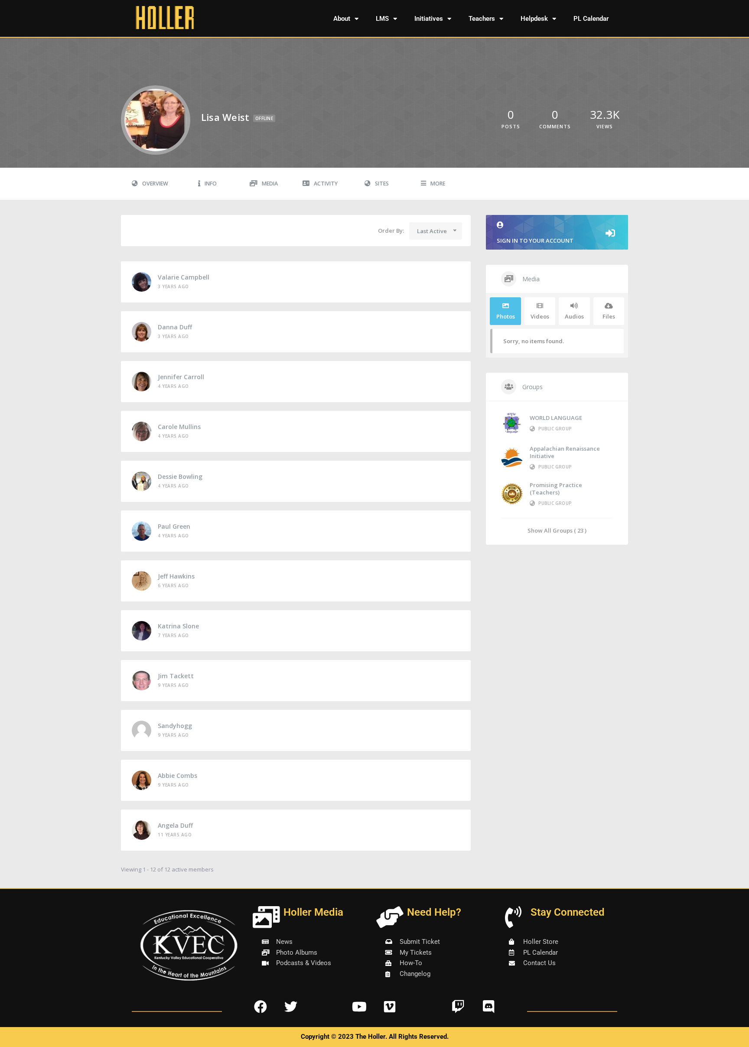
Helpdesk (534, 19)
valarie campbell (183, 277)
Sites (382, 183)
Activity (326, 183)
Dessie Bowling (180, 476)
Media (270, 183)
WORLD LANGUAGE (556, 418)
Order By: (391, 230)
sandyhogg (175, 726)
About (341, 19)
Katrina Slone (178, 626)
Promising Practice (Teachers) (556, 488)
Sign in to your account (535, 240)
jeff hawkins (176, 576)
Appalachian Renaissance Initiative (565, 452)
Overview (155, 183)
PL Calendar (591, 19)
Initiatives (428, 19)
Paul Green (174, 526)
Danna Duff (175, 327)
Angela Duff (175, 825)
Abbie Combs (177, 775)
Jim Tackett (176, 676)
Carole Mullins (179, 427)
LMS (382, 19)
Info (211, 183)
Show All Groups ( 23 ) (557, 530)
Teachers (482, 19)
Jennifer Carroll (181, 377)
